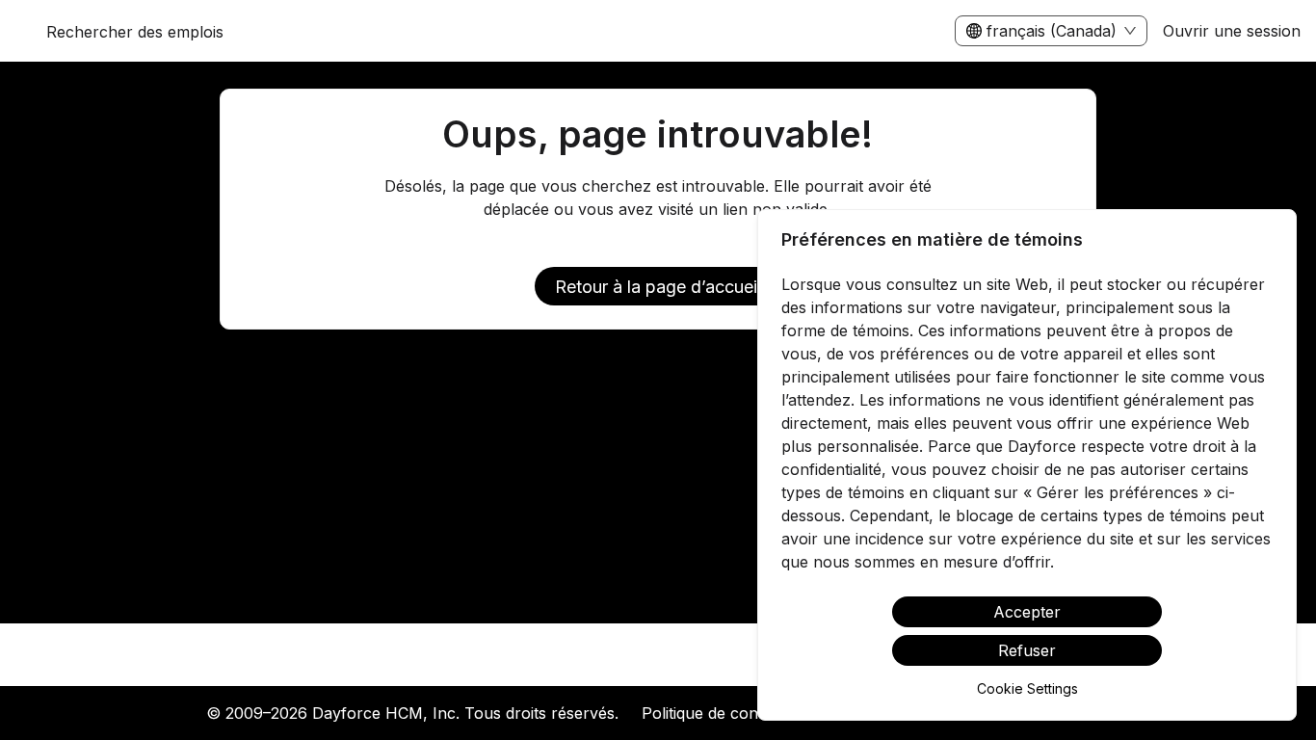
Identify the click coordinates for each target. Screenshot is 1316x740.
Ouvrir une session (1232, 30)
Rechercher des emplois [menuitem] (135, 31)
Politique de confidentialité (736, 713)
